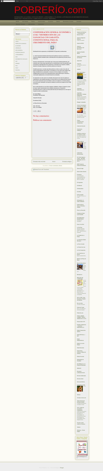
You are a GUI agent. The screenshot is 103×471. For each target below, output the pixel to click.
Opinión (58, 21)
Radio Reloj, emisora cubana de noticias (81, 352)
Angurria (79, 63)
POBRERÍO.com (50, 9)
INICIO (17, 21)
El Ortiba (79, 191)
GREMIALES (18, 48)
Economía (50, 21)
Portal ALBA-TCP (81, 321)
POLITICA (17, 70)
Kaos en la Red (80, 224)
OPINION (17, 63)
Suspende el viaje (81, 385)
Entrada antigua (66, 161)
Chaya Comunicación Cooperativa (80, 122)
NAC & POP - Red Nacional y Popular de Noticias (81, 299)
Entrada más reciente (39, 161)
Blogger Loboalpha (81, 102)
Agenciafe (79, 60)
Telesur (78, 394)
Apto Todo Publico (81, 72)
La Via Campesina (81, 250)
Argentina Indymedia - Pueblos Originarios (81, 94)
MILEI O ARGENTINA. (81, 255)
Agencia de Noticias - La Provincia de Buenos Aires (81, 33)
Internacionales (41, 21)
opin (16, 61)
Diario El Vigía (80, 168)
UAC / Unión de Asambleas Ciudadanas (80, 409)
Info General (25, 21)
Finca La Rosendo (81, 210)
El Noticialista (80, 188)
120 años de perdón (81, 304)
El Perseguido (80, 194)
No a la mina (80, 303)
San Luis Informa (81, 381)
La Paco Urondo (80, 244)
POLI (16, 65)
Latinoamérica (31, 24)
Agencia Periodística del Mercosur (80, 48)
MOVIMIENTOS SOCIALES (21, 59)
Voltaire (78, 427)
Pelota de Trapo (80, 307)
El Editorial (79, 185)
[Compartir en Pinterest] (40, 111)
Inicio (53, 161)
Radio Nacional (80, 347)
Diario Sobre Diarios (81, 171)
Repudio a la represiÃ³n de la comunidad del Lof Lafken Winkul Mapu (81, 98)
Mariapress (79, 274)
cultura (16, 41)
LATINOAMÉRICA (19, 54)
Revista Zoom (80, 378)
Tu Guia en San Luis (81, 397)
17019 (84, 386)
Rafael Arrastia (80, 356)
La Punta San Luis (81, 247)
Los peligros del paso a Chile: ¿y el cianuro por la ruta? (81, 137)
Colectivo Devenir (81, 126)
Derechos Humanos (20, 24)
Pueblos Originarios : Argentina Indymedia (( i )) (81, 326)
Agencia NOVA (80, 43)
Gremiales (79, 21)
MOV (16, 56)
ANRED (79, 69)
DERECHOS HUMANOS (20, 43)
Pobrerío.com (80, 313)
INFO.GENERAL (19, 50)
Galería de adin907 (80, 40)
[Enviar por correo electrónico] (34, 111)
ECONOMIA (18, 45)
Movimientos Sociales (68, 21)
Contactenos (41, 24)
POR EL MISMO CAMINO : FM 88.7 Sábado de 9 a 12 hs (81, 317)
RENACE (79, 368)
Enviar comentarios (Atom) (55, 165)
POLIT (16, 68)
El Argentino (80, 182)
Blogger (62, 467)
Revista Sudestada (81, 375)
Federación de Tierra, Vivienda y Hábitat (81, 206)
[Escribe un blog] (35, 111)
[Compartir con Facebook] (38, 111)
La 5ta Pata (79, 227)
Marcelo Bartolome (81, 263)
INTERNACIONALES (20, 52)
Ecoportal (79, 174)
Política (33, 21)
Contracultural (80, 141)
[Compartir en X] (37, 111)
